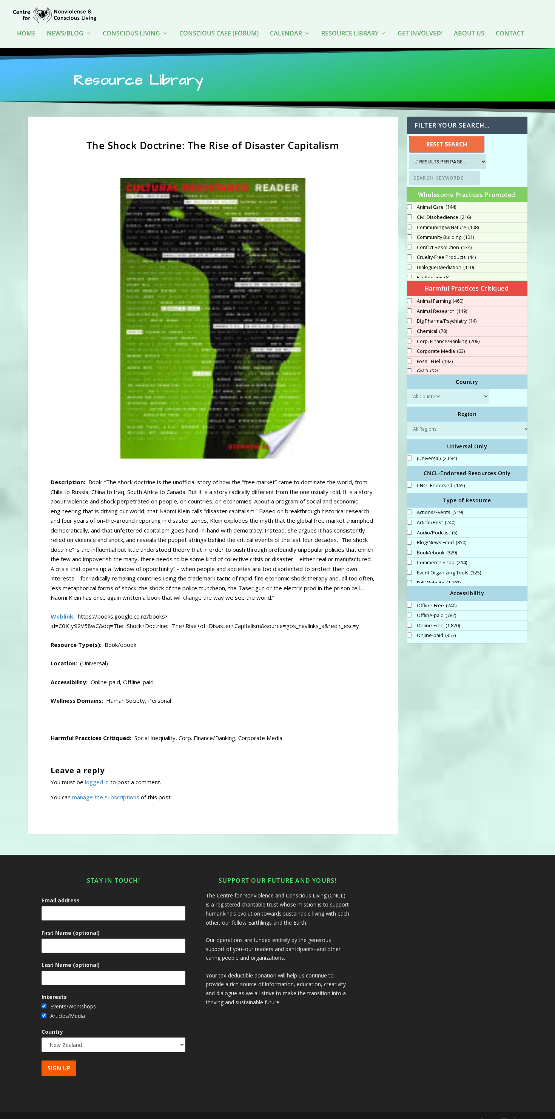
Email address (61, 900)
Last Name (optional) (71, 964)
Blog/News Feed (441, 543)
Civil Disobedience (444, 217)
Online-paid (436, 636)
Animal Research (442, 311)
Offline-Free (436, 606)
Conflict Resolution (444, 248)
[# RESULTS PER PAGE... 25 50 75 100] (446, 161)
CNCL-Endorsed (441, 486)
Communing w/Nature (448, 228)
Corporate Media (441, 351)
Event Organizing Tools (449, 573)
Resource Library (349, 33)
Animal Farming (440, 301)
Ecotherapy (433, 278)
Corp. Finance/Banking (448, 342)
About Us (469, 33)
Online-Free (438, 626)
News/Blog (65, 33)
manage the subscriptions (105, 797)
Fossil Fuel (435, 362)
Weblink (62, 616)
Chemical (432, 331)
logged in (97, 782)
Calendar (286, 33)
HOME (26, 33)
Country (52, 1031)
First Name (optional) (71, 932)
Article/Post (436, 523)
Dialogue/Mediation (445, 268)
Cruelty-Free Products (446, 257)
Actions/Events (440, 512)
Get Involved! (420, 33)
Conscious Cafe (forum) (219, 33)
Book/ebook (437, 553)
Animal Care (436, 207)
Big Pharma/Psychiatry (446, 321)
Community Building (445, 237)
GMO (427, 371)
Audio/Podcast (437, 533)
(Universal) (437, 459)
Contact (510, 33)
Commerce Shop (442, 563)
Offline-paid (436, 616)
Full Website (439, 583)
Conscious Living (131, 33)
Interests (54, 996)
